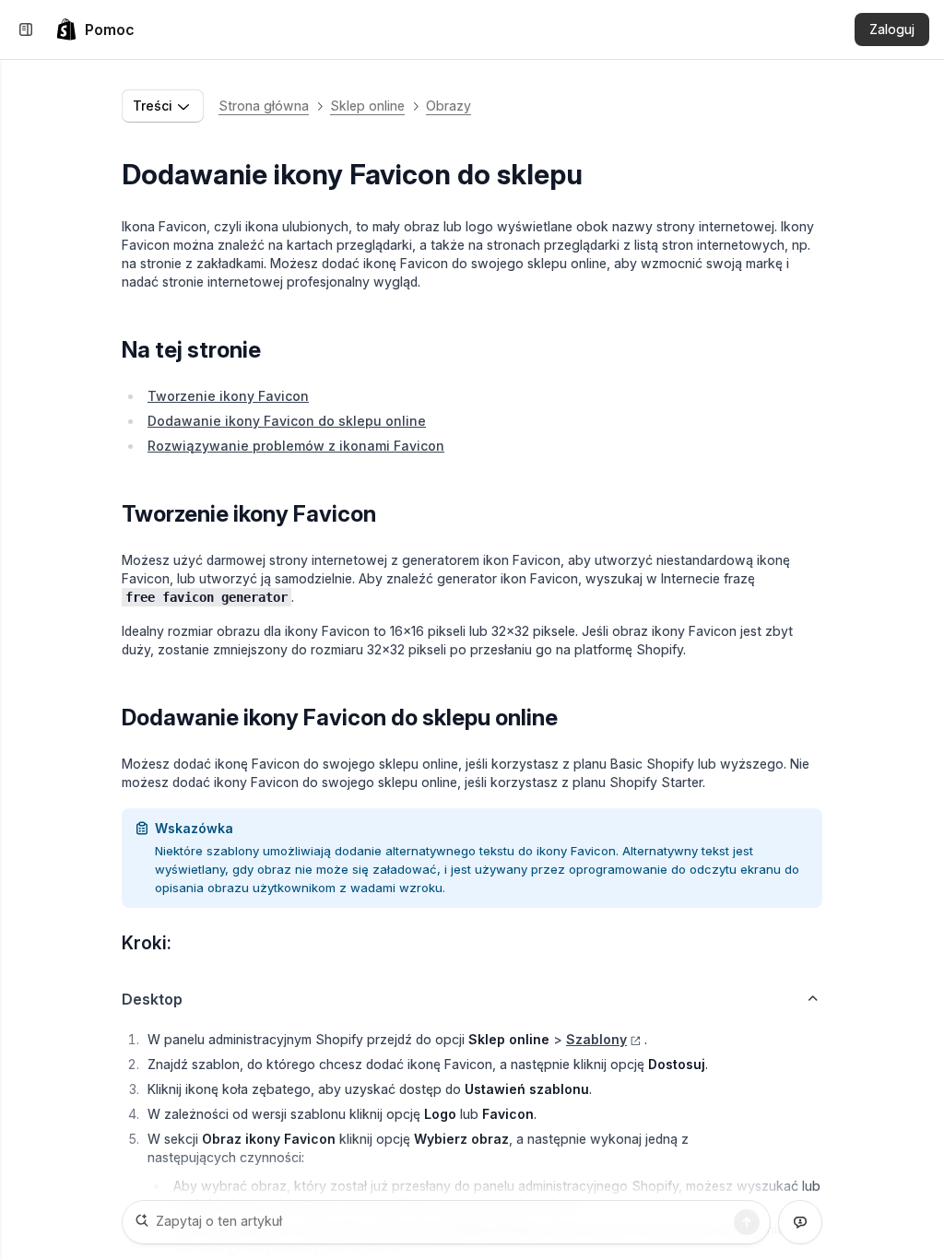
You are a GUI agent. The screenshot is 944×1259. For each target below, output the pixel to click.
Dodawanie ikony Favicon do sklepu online (287, 421)
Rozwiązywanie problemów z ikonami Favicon (296, 445)
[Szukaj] (747, 1222)
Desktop (152, 999)
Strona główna (263, 105)
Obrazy (448, 105)
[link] (95, 29)
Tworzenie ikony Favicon (228, 396)
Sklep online (367, 105)
